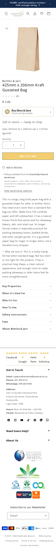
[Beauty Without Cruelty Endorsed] (16, 489)
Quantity (6, 139)
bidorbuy (44, 361)
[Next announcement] (50, 4)
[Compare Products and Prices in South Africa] (24, 497)
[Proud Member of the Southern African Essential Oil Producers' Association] (27, 489)
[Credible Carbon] (39, 489)
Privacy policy (12, 541)
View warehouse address (18, 190)
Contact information (29, 545)
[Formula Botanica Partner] (28, 478)
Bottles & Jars (11, 81)
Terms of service (28, 541)
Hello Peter (33, 359)
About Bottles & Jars (15, 328)
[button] (6, 13)
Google (23, 361)
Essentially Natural (26, 536)
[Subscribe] (45, 515)
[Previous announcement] (5, 4)
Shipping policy (46, 541)
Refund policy (45, 536)
